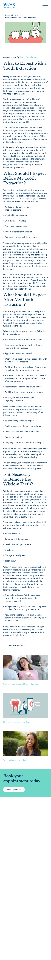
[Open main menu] (45, 5)
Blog (14, 15)
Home (7, 15)
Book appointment (14, 789)
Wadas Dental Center (28, 57)
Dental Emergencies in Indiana (16, 722)
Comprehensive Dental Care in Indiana (20, 684)
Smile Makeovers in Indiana (15, 760)
